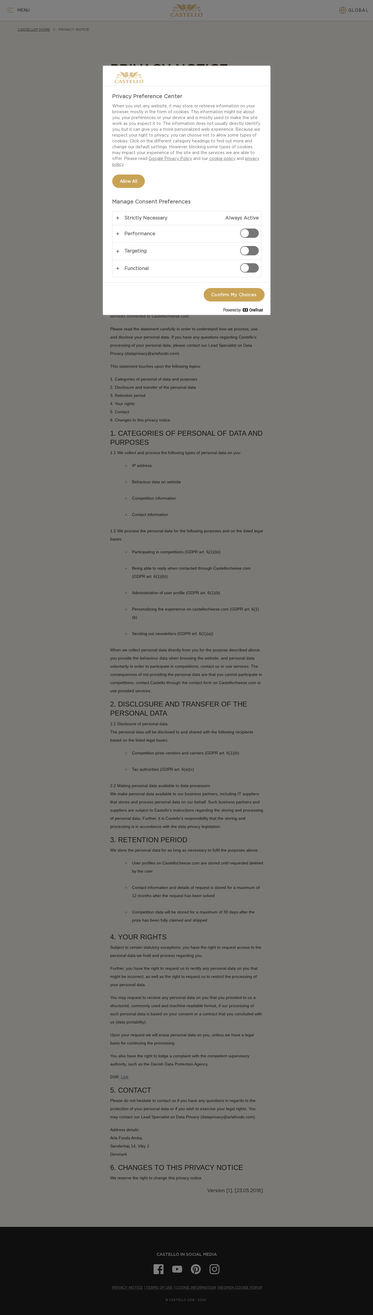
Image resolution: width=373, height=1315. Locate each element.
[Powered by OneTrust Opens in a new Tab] (245, 311)
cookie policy (222, 158)
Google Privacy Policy (170, 158)
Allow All (128, 181)
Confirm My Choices (234, 294)
